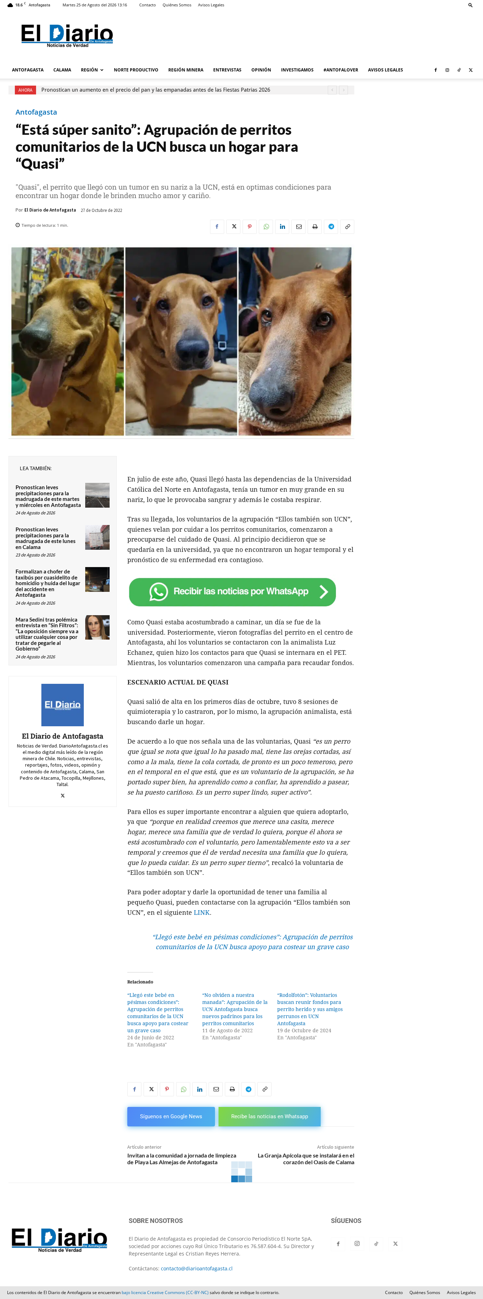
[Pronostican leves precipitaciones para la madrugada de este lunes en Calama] (97, 537)
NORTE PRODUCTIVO (136, 70)
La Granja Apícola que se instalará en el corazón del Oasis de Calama (306, 1158)
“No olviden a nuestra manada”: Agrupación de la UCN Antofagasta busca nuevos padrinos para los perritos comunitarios (235, 1009)
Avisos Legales (211, 4)
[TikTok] (459, 70)
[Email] (298, 227)
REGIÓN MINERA (185, 70)
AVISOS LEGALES (385, 70)
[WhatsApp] (266, 227)
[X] (470, 70)
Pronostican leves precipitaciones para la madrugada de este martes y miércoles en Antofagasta (48, 496)
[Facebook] (435, 70)
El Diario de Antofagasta (50, 210)
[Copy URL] (347, 227)
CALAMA (62, 70)
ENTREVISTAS (227, 70)
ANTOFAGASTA (27, 70)
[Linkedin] (282, 227)
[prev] (332, 90)
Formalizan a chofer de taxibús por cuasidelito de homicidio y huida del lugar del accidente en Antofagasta (48, 583)
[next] (343, 90)
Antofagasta (36, 112)
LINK (202, 912)
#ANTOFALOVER (341, 70)
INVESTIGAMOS (297, 70)
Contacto (147, 4)
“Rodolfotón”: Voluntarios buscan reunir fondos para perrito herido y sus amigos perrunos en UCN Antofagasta (310, 1009)
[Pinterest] (250, 227)
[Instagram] (447, 70)
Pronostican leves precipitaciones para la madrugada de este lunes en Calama (46, 538)
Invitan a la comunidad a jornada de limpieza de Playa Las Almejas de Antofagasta (181, 1158)
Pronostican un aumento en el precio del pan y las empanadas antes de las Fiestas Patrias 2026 (155, 90)
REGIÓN (89, 70)
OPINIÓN (261, 70)
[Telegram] (331, 227)
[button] (470, 4)
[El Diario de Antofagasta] (62, 705)
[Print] (315, 227)
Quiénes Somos (177, 4)
